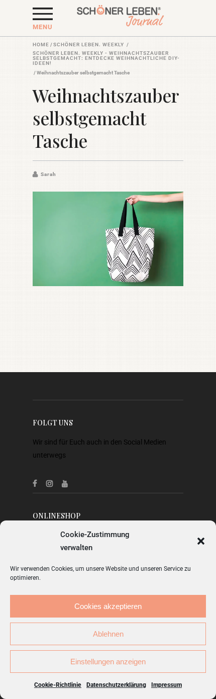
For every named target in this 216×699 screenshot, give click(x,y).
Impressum (166, 684)
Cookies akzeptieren (108, 606)
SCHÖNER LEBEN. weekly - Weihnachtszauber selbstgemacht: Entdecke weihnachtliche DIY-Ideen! (106, 58)
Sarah (48, 174)
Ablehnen (108, 634)
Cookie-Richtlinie (57, 684)
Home (41, 44)
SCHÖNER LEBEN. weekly (88, 44)
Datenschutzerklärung (116, 684)
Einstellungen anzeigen (108, 661)
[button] (201, 541)
